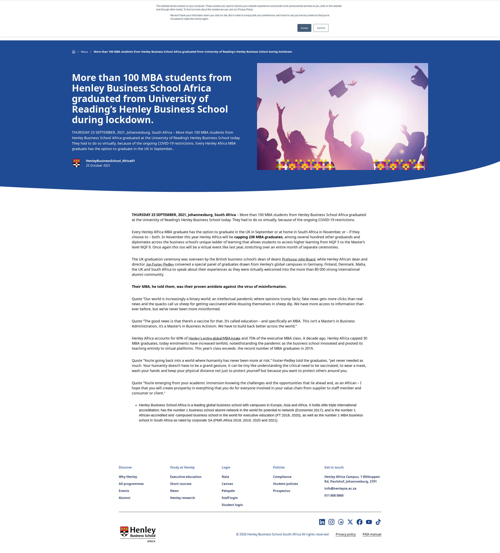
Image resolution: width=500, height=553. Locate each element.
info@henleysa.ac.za (340, 488)
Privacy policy (346, 534)
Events (124, 491)
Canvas (227, 484)
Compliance (282, 477)
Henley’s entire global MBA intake (214, 338)
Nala (225, 477)
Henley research (182, 498)
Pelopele (228, 491)
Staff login (230, 498)
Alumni (124, 498)
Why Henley (128, 477)
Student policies (285, 484)
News (84, 51)
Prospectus (281, 491)
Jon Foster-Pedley (160, 264)
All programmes (131, 484)
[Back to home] (73, 51)
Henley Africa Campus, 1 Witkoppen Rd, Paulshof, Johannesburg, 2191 (352, 479)
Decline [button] (321, 27)
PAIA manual (372, 534)
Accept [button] (304, 27)
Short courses (180, 484)
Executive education (186, 477)
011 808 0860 (334, 495)
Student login (232, 505)
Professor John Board (298, 259)
